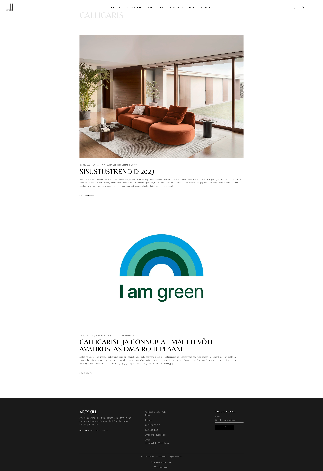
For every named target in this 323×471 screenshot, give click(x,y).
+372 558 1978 (151, 430)
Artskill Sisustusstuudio (156, 457)
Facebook (102, 430)
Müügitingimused (161, 467)
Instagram (86, 430)
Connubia (126, 165)
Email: (218, 417)
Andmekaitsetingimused (161, 462)
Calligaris (117, 165)
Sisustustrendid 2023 (117, 171)
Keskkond (129, 335)
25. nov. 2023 (85, 165)
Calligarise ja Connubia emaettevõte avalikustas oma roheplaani (147, 345)
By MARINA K (99, 165)
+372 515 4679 (151, 425)
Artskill (88, 411)
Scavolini (135, 165)
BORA (109, 165)
